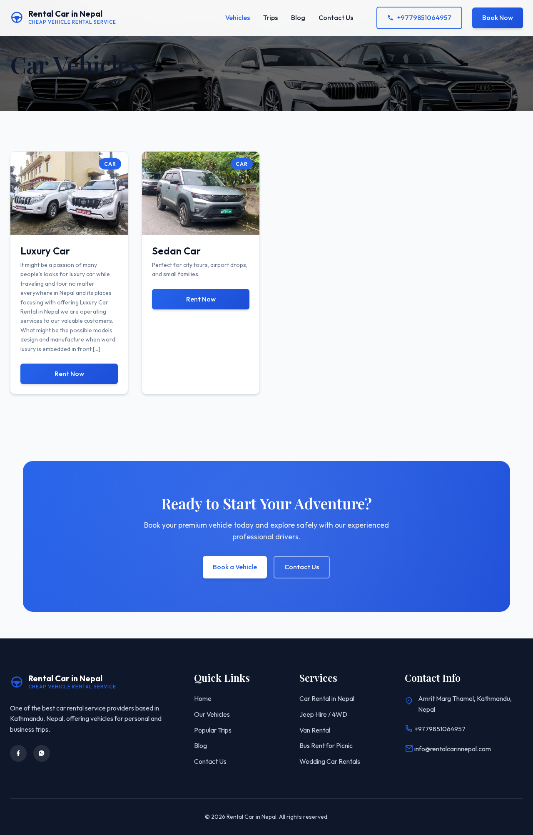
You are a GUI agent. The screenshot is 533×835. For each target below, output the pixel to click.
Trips (270, 17)
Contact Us (336, 17)
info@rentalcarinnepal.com (452, 749)
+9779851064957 (424, 17)
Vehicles (237, 17)
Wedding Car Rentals (329, 761)
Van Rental (314, 730)
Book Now (497, 17)
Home (203, 698)
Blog (298, 17)
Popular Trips (213, 730)
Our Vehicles (212, 714)
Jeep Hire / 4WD (323, 714)
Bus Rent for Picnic (326, 745)
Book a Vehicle (235, 567)
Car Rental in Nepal (326, 698)
